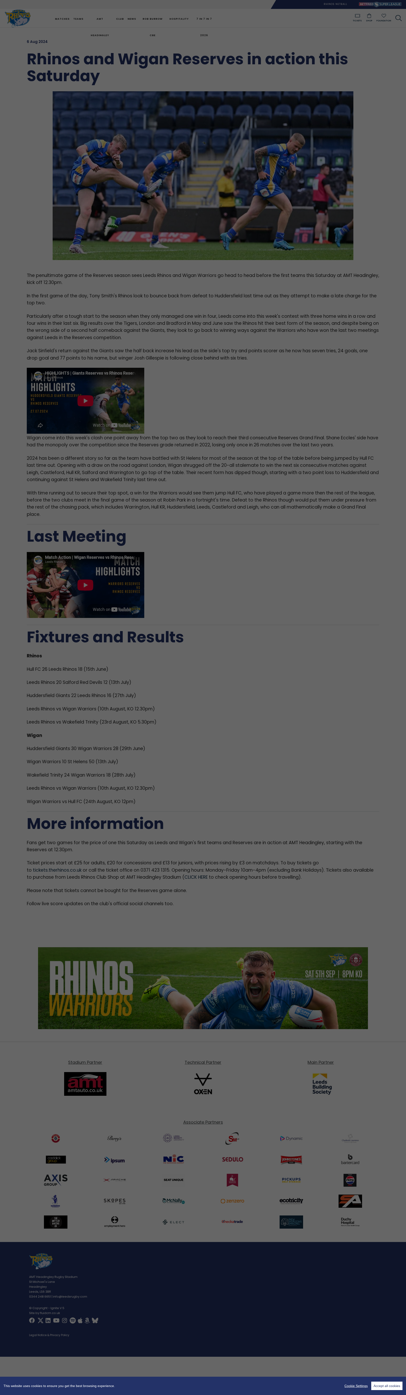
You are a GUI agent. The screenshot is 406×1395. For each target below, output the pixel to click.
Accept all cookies (387, 1386)
